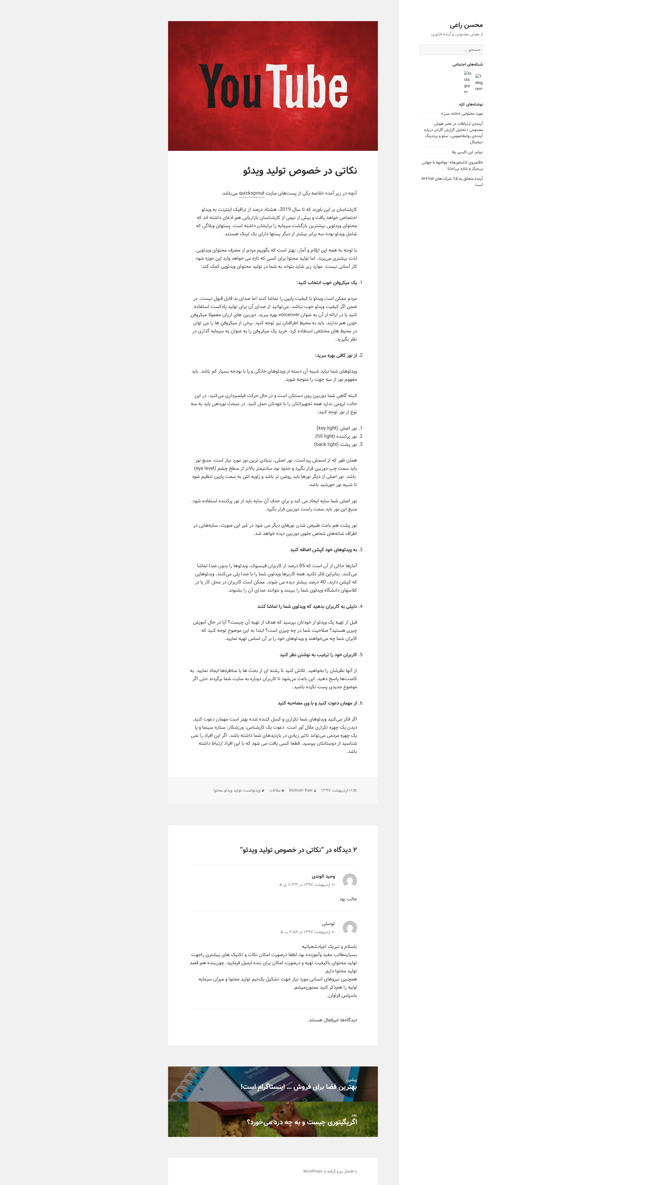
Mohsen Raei (301, 790)
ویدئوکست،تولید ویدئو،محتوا (237, 790)
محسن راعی (466, 25)
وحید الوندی (323, 876)
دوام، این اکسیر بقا (467, 152)
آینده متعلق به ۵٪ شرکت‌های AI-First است (452, 181)
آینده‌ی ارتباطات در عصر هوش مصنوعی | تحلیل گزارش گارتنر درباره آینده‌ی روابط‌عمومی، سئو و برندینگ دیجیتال (453, 133)
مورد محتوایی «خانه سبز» (462, 113)
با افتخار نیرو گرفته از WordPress (330, 1171)
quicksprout (251, 193)
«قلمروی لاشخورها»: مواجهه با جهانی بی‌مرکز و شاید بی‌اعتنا (452, 165)
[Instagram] (468, 83)
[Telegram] (479, 83)
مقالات (274, 790)
